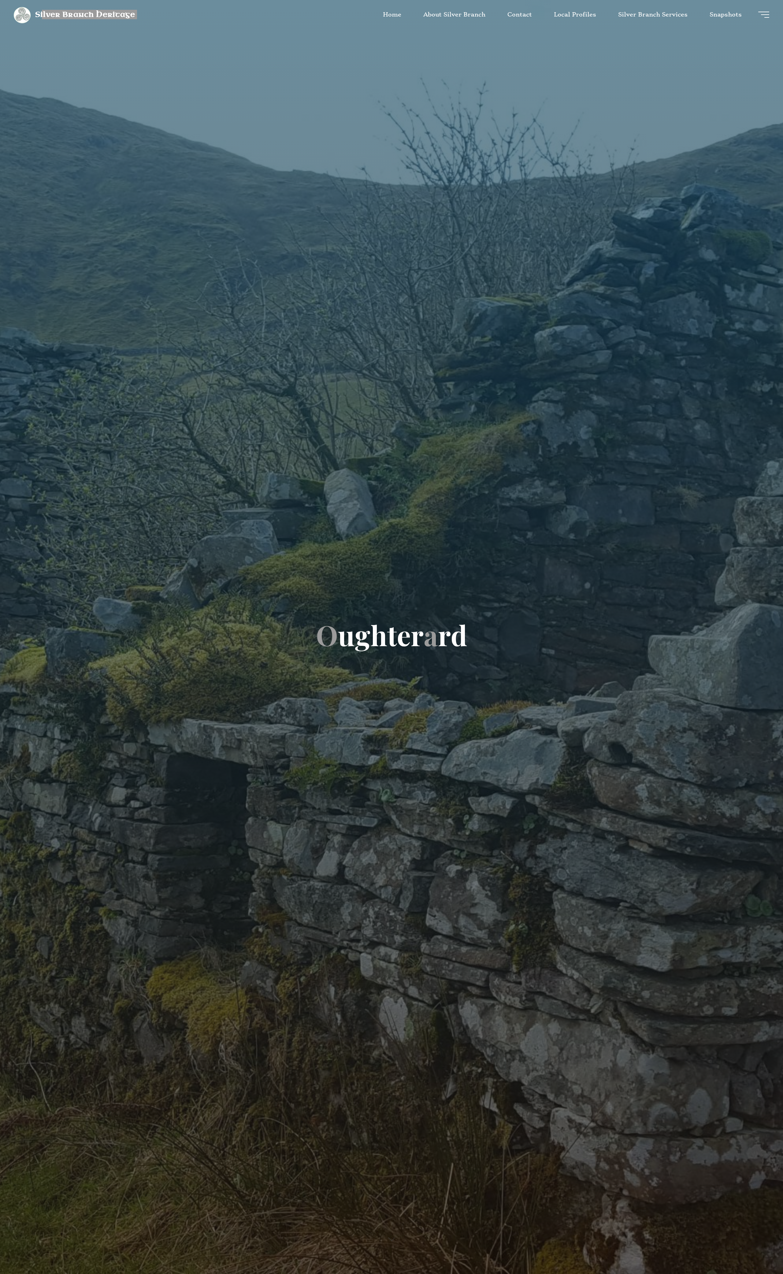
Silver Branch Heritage (85, 14)
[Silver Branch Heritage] (22, 14)
